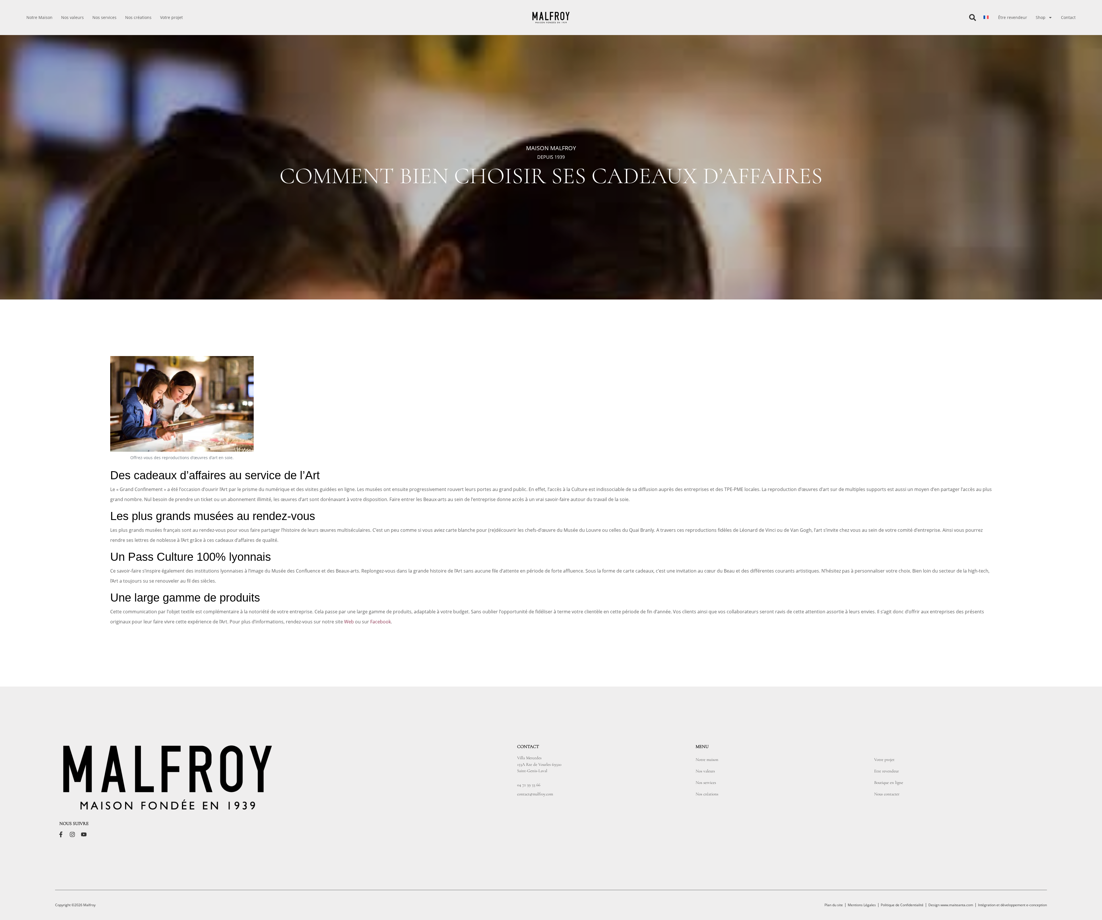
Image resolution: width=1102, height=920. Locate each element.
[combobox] (947, 17)
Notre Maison (39, 17)
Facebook (380, 622)
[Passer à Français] (986, 17)
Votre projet (171, 17)
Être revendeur (1012, 17)
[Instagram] (72, 834)
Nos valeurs (72, 17)
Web (349, 622)
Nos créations (138, 17)
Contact (1068, 17)
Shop (1040, 17)
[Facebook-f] (61, 834)
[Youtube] (84, 834)
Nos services (104, 17)
